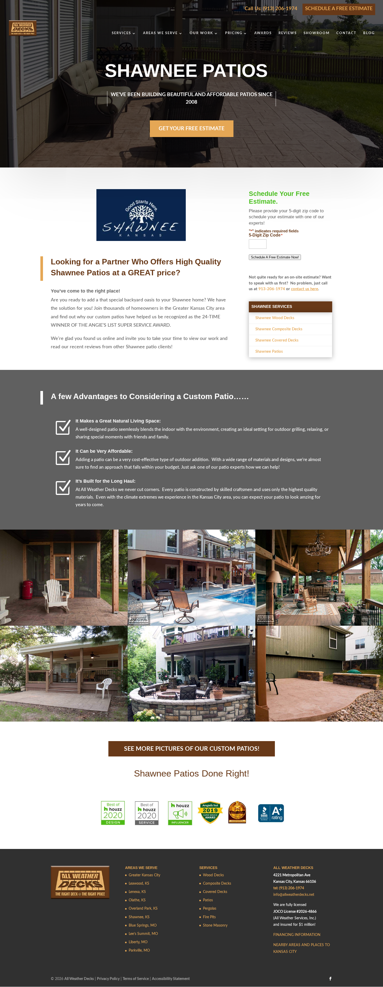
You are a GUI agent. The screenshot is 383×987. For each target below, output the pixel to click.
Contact (346, 33)
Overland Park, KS (143, 908)
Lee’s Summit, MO (143, 934)
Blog (369, 33)
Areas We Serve (160, 33)
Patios (208, 900)
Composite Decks (217, 883)
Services (121, 33)
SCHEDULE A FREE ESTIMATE (339, 8)
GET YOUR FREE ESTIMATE (192, 128)
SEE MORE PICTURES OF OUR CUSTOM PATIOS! (191, 749)
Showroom (317, 33)
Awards (263, 33)
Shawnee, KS (139, 917)
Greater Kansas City (144, 875)
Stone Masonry (215, 925)
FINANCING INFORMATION (296, 935)
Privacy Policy (108, 979)
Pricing (233, 33)
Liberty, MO (138, 942)
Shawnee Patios (269, 351)
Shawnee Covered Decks (277, 340)
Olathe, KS (137, 900)
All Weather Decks (79, 979)
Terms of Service (136, 979)
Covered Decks (215, 892)
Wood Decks (213, 875)
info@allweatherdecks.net (293, 895)
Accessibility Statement (171, 979)
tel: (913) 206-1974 (288, 888)
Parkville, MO (139, 950)
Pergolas (209, 908)
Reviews (288, 33)
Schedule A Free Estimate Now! (275, 257)
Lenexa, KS (137, 892)
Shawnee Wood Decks (274, 318)
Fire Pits (209, 917)
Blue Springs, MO (143, 925)
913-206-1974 (271, 289)
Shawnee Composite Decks (278, 329)
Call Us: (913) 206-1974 (271, 8)
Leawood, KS (139, 883)
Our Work (201, 33)
